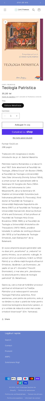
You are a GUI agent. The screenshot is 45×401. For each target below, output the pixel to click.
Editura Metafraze (12, 105)
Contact (8, 345)
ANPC (7, 357)
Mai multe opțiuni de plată (22, 138)
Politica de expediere (15, 398)
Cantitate (6, 111)
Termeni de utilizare (35, 394)
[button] (5, 10)
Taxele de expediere (8, 96)
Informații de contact (32, 398)
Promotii (8, 351)
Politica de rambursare (26, 390)
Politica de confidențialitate (15, 394)
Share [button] (7, 319)
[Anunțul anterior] (4, 2)
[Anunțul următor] (40, 2)
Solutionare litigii (12, 362)
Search (8, 340)
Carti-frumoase (21, 387)
